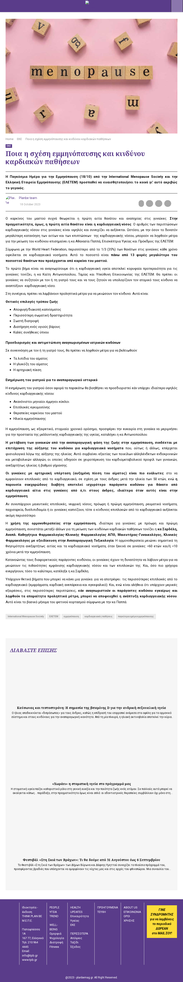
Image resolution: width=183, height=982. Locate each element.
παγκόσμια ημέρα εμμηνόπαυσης (136, 616)
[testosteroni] (43, 701)
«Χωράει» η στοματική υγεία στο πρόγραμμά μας (91, 784)
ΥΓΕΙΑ (53, 912)
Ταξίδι (74, 942)
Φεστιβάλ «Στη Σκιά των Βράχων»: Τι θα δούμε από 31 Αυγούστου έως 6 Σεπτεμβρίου (91, 860)
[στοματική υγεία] (43, 777)
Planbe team (28, 198)
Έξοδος (75, 946)
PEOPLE (54, 907)
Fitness (54, 946)
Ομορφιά (55, 933)
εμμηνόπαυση (71, 616)
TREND (54, 916)
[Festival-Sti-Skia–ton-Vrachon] (43, 853)
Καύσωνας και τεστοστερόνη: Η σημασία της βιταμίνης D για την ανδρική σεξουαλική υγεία (91, 708)
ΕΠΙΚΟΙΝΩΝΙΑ (132, 912)
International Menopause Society (26, 616)
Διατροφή (56, 942)
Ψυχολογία (57, 938)
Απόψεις (76, 938)
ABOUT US (130, 907)
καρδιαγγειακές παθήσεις (98, 616)
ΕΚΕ (9, 145)
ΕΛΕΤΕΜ (53, 616)
